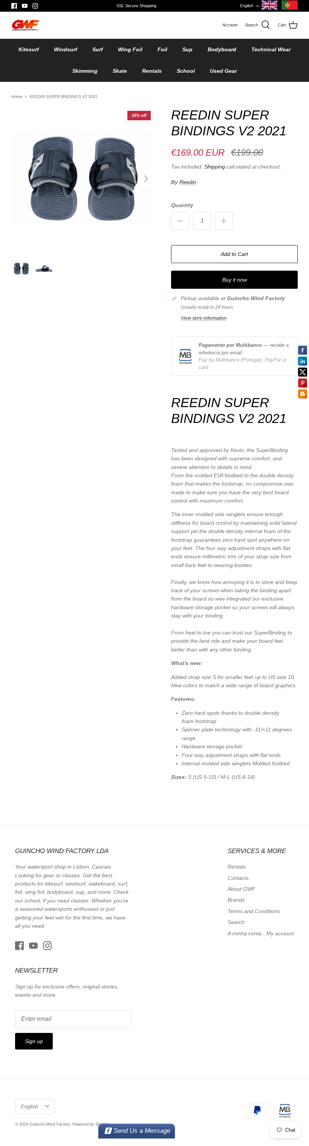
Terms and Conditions (254, 911)
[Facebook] (14, 6)
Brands (236, 900)
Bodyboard (222, 49)
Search (236, 922)
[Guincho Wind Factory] (25, 25)
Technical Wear (271, 49)
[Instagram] (35, 6)
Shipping (214, 167)
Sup (187, 49)
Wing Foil (130, 49)
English (246, 5)
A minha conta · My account (261, 933)
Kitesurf (28, 49)
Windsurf (65, 49)
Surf (97, 49)
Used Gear (223, 71)
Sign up (34, 1041)
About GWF (241, 889)
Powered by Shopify (90, 1124)
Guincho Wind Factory (49, 1124)
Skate (120, 71)
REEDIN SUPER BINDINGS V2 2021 (63, 96)
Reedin (187, 182)
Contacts (238, 878)
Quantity (182, 205)
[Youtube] (25, 6)
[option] (82, 178)
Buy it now (234, 280)
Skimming (85, 71)
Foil (162, 49)
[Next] (146, 178)
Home (16, 96)
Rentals (152, 71)
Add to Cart (234, 254)
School (186, 71)
